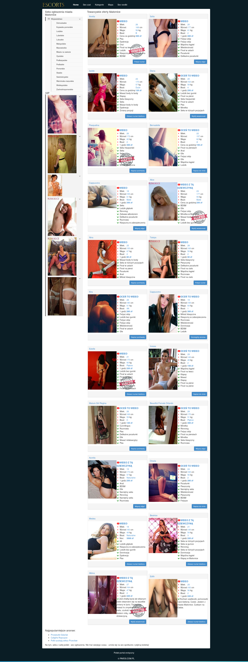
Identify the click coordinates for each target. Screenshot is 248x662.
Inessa (153, 346)
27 (128, 584)
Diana (152, 70)
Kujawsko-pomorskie (64, 27)
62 (197, 139)
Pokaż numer (139, 61)
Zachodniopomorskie (64, 89)
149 (189, 357)
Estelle (92, 348)
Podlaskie (60, 64)
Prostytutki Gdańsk (59, 634)
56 (137, 30)
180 (128, 302)
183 (128, 529)
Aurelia (92, 457)
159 (189, 302)
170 (137, 81)
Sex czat (87, 4)
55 (197, 196)
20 (188, 24)
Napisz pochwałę (138, 170)
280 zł (190, 35)
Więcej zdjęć (201, 61)
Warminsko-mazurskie (65, 81)
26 (137, 24)
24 (188, 469)
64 (188, 305)
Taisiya (153, 237)
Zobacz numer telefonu (136, 116)
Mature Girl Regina (97, 403)
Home (76, 4)
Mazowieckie (61, 47)
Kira (91, 291)
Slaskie (59, 72)
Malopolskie (61, 43)
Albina (92, 573)
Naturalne (131, 477)
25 (128, 245)
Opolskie (59, 56)
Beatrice (153, 515)
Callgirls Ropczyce (59, 637)
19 (188, 299)
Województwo (56, 19)
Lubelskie (60, 35)
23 (137, 78)
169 (137, 27)
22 (197, 133)
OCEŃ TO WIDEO (189, 75)
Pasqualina (94, 125)
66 (128, 362)
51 (188, 417)
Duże (138, 87)
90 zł (189, 256)
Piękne (130, 365)
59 (188, 84)
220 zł (129, 368)
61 (188, 30)
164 (189, 81)
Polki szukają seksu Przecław (64, 640)
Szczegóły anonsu (198, 337)
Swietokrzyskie (62, 77)
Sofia (152, 16)
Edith (152, 576)
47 (128, 590)
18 (128, 191)
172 (128, 136)
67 (128, 251)
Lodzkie (59, 31)
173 (128, 471)
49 (188, 359)
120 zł (139, 90)
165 (189, 471)
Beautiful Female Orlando (161, 403)
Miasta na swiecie (63, 52)
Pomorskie (60, 68)
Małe (129, 199)
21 (128, 356)
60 (128, 139)
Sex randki (122, 4)
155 (128, 193)
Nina (91, 237)
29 (188, 354)
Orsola (153, 460)
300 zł (139, 35)
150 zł (199, 144)
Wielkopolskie (61, 85)
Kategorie (99, 4)
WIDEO (123, 21)
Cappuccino (94, 182)
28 (188, 245)
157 (198, 136)
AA (128, 308)
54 (188, 532)
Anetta (92, 16)
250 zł (190, 90)
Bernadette (155, 125)
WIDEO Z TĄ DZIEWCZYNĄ (185, 186)
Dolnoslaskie (61, 23)
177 (189, 27)
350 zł (129, 202)
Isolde (92, 70)
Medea (92, 518)
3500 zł (130, 538)
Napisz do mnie (199, 170)
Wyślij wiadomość (199, 116)
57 (137, 84)
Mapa (110, 4)
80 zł (129, 256)
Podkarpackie (61, 60)
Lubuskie (60, 39)
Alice (152, 179)
